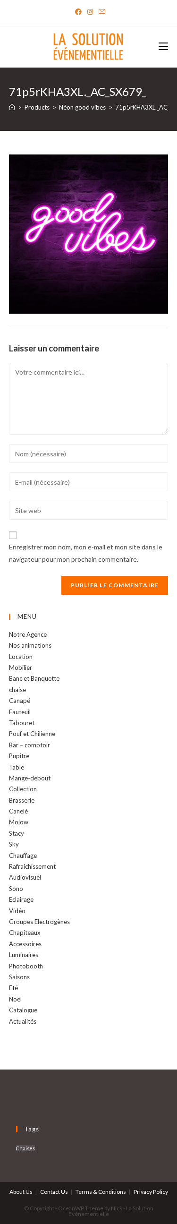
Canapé (19, 700)
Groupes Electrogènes (39, 921)
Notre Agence (28, 634)
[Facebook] (78, 12)
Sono (16, 888)
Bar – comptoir (29, 745)
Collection (23, 789)
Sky (14, 844)
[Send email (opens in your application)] (100, 12)
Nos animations (30, 645)
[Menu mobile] (163, 47)
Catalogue (23, 1010)
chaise (17, 689)
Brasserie (21, 800)
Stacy (16, 833)
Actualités (22, 1021)
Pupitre (19, 756)
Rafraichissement (32, 866)
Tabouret (21, 723)
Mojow (18, 822)
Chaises (25, 1148)
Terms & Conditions (101, 1191)
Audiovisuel (25, 877)
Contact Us (54, 1191)
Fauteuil (20, 712)
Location (21, 656)
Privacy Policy (151, 1191)
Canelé (18, 811)
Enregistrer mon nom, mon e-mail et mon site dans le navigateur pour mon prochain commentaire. (85, 553)
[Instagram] (90, 12)
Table (16, 767)
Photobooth (26, 966)
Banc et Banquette (34, 678)
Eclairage (21, 899)
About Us (21, 1191)
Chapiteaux (25, 932)
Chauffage (23, 855)
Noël (15, 999)
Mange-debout (30, 778)
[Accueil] (12, 107)
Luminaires (23, 955)
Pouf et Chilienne (32, 733)
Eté (13, 988)
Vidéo (17, 911)
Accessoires (25, 944)
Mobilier (20, 667)
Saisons (19, 977)
